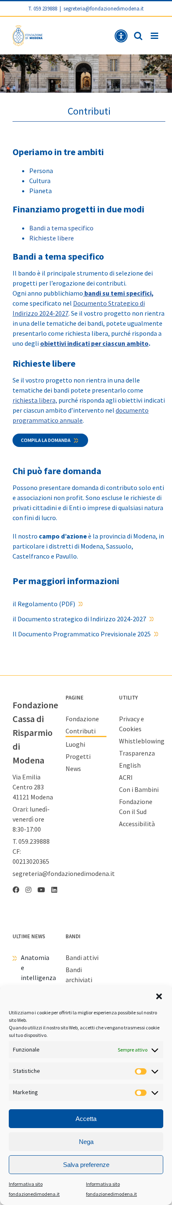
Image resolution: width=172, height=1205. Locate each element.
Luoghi (75, 744)
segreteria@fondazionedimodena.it (103, 8)
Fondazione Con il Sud (135, 806)
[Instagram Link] (28, 890)
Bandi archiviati (79, 974)
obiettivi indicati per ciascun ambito (94, 343)
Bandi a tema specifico (61, 228)
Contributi (81, 731)
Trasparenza (137, 753)
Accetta (86, 1118)
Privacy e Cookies (131, 724)
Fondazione (82, 719)
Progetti (78, 756)
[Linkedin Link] (54, 890)
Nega (86, 1141)
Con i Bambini (139, 789)
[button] (159, 996)
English (130, 765)
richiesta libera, (35, 400)
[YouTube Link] (41, 890)
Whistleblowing (139, 741)
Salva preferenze (86, 1164)
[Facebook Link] (16, 890)
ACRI (126, 777)
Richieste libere (51, 238)
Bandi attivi (82, 957)
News (73, 768)
